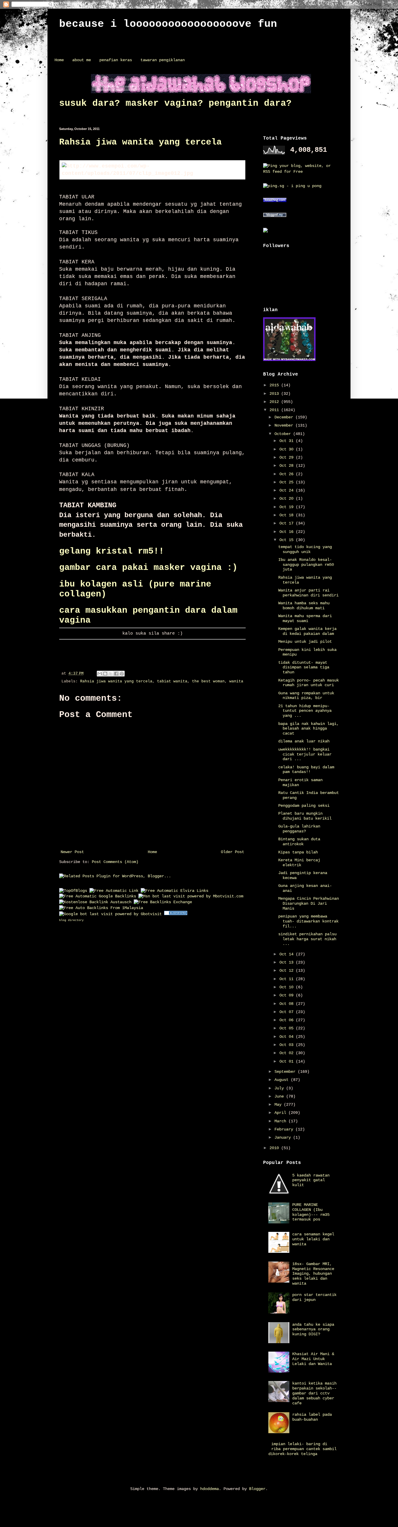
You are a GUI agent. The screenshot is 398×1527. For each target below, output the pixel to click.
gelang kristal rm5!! (111, 551)
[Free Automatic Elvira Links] (174, 890)
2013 (275, 393)
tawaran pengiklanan (162, 60)
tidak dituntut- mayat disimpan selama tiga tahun (303, 667)
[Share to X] (111, 674)
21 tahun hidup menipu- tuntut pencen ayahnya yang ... (305, 711)
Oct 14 (287, 954)
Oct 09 (287, 995)
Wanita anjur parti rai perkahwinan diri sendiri (308, 593)
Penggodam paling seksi (304, 805)
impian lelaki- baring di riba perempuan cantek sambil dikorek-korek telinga (302, 1449)
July (280, 1088)
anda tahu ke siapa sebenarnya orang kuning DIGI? (313, 1329)
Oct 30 (287, 449)
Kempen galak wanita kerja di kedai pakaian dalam (307, 631)
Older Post (232, 852)
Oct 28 (287, 465)
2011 (275, 410)
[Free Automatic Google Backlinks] (97, 896)
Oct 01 (287, 1061)
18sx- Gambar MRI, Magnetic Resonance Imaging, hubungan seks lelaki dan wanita (313, 1274)
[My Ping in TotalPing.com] (274, 201)
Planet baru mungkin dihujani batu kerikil (305, 816)
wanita (236, 681)
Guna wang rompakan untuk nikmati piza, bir (306, 695)
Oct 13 (287, 962)
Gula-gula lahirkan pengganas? (299, 829)
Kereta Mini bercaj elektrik (299, 862)
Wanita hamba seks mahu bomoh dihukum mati (304, 605)
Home (59, 60)
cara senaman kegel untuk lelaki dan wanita (313, 1239)
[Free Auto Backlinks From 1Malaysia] (101, 908)
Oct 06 (287, 1020)
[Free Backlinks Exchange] (163, 902)
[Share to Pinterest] (122, 674)
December (284, 417)
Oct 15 (287, 540)
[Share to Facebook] (116, 674)
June (280, 1096)
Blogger (257, 1489)
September (286, 1071)
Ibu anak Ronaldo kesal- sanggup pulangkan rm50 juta (306, 564)
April (281, 1112)
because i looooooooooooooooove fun (168, 24)
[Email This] (100, 674)
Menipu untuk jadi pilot (305, 641)
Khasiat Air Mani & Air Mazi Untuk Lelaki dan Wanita (313, 1359)
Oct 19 (287, 507)
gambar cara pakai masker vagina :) (148, 568)
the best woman (208, 681)
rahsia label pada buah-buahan (312, 1417)
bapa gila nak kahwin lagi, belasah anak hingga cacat (308, 728)
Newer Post (72, 852)
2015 (275, 385)
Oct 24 (287, 490)
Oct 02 (287, 1053)
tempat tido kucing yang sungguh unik (305, 549)
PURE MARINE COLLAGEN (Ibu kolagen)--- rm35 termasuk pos (311, 1212)
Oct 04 (287, 1036)
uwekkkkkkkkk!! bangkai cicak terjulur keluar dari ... (305, 754)
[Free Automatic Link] (113, 890)
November (284, 425)
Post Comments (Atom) (115, 862)
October (283, 433)
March (281, 1121)
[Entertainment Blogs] (175, 914)
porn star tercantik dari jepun (314, 1297)
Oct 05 (287, 1028)
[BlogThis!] (105, 674)
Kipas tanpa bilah (298, 852)
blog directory (71, 920)
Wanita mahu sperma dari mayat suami (305, 618)
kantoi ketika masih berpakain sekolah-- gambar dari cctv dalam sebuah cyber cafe (314, 1393)
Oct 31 (287, 440)
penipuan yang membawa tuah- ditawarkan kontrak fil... (308, 921)
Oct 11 (287, 979)
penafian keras (115, 60)
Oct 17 (287, 523)
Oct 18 (287, 515)
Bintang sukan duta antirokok (299, 841)
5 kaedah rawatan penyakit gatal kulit (311, 1180)
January (283, 1137)
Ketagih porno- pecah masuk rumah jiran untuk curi (308, 683)
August (282, 1079)
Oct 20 (287, 498)
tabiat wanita (172, 681)
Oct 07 (287, 1012)
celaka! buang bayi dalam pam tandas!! (306, 769)
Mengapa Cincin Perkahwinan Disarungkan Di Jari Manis (308, 903)
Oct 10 (287, 987)
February (284, 1129)
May (279, 1104)
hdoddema (209, 1489)
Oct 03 (287, 1044)
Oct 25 (287, 482)
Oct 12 (287, 970)
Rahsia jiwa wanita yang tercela (140, 142)
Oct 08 (287, 1003)
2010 (275, 1148)
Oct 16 (287, 531)
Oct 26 (287, 474)
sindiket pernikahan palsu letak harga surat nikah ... (307, 939)
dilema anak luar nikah (304, 741)
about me (81, 60)
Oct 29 (287, 457)
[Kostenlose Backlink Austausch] (95, 902)
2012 (275, 401)
